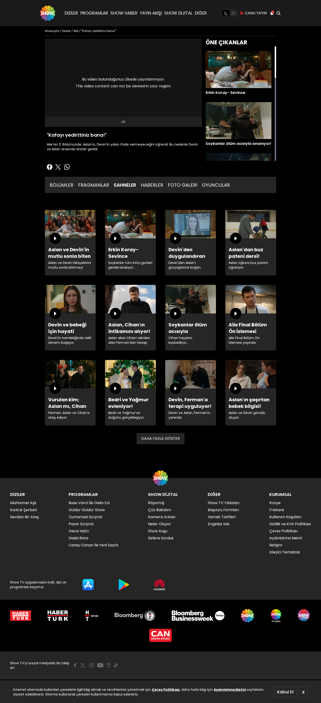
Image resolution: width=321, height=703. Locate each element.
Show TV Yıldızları (223, 503)
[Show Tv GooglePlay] (124, 584)
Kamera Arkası (161, 517)
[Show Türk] (276, 615)
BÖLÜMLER (61, 185)
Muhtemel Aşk (23, 503)
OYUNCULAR (216, 185)
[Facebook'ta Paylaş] (49, 167)
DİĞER (201, 13)
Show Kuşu (157, 531)
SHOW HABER (123, 13)
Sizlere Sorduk (161, 538)
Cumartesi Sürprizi (85, 517)
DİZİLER (71, 13)
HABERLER (152, 185)
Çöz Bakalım (159, 510)
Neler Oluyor (159, 524)
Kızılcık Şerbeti (23, 510)
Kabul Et (285, 692)
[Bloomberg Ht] (135, 615)
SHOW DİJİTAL (178, 13)
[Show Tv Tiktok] (116, 665)
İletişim (275, 545)
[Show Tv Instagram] (91, 665)
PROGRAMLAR (94, 13)
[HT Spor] (91, 615)
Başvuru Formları (223, 510)
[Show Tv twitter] (83, 665)
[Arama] (278, 13)
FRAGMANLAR (93, 185)
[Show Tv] (47, 13)
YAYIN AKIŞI (151, 13)
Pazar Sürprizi (81, 524)
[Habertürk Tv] (57, 615)
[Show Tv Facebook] (75, 665)
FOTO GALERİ (182, 185)
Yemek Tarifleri (221, 517)
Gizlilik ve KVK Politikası (290, 524)
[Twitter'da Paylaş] (58, 167)
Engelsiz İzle (218, 524)
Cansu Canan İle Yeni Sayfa (93, 545)
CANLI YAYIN (256, 13)
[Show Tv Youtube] (100, 665)
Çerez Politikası (166, 689)
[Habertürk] (20, 615)
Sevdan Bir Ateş (24, 517)
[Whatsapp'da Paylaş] (67, 167)
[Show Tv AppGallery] (159, 584)
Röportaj (156, 503)
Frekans (276, 510)
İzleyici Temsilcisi (284, 552)
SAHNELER (125, 185)
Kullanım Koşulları (285, 517)
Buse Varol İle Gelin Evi (89, 503)
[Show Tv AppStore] (88, 584)
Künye (275, 503)
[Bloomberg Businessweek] (198, 615)
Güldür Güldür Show (87, 510)
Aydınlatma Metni (230, 689)
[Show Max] (304, 615)
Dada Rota (78, 538)
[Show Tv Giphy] (108, 665)
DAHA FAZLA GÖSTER (160, 438)
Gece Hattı (79, 531)
